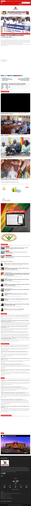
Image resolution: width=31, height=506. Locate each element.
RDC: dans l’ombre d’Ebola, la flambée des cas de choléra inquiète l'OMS (11, 399)
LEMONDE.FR (4, 313)
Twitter (6, 75)
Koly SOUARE (7, 249)
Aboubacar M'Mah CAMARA (17, 84)
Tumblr (15, 75)
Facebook (3, 75)
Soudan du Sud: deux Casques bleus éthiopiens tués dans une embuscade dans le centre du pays (15, 380)
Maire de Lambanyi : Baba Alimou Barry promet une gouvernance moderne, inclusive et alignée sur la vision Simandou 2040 (14, 179)
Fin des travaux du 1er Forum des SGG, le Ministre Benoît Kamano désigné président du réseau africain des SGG (17, 257)
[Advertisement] (15, 52)
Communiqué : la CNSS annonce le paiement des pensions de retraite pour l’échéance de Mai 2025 (16, 252)
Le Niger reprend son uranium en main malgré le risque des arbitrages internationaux (13, 351)
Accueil (1, 16)
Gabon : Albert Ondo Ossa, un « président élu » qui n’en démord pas (11, 364)
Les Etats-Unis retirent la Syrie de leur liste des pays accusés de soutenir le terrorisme (14, 332)
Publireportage (7, 246)
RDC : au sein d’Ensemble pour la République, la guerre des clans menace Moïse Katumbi (14, 346)
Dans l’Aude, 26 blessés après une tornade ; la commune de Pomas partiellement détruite (14, 316)
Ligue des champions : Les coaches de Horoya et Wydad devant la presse (7, 79)
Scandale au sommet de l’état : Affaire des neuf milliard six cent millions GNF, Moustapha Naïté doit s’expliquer (15, 113)
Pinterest (19, 75)
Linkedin (12, 75)
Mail (21, 75)
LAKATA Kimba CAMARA (8, 253)
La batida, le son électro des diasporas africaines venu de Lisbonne (11, 387)
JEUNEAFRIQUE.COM (5, 343)
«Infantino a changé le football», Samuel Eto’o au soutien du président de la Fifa (13, 392)
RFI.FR (3, 378)
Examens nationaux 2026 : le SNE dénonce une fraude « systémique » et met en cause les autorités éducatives (15, 157)
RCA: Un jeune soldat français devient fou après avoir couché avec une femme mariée (23, 79)
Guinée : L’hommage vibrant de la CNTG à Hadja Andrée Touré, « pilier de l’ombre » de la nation (14, 135)
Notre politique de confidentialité (6, 501)
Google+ (9, 75)
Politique (4, 16)
